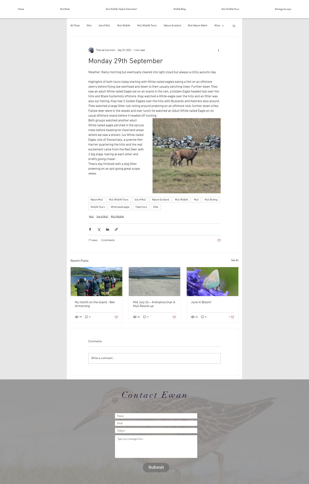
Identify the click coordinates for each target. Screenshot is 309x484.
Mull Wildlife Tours (147, 25)
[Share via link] (116, 229)
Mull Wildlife (123, 25)
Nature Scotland (172, 25)
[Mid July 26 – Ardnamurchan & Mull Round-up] (154, 281)
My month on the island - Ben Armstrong (95, 304)
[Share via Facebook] (90, 229)
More (217, 25)
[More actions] (218, 50)
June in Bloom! (201, 302)
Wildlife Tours (98, 207)
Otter (156, 207)
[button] (65, 9)
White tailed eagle (120, 207)
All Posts (75, 25)
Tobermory (141, 207)
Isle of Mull (104, 25)
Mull (89, 25)
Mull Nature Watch (197, 25)
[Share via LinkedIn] (107, 229)
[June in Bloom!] (212, 281)
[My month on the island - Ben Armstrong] (96, 281)
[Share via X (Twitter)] (98, 229)
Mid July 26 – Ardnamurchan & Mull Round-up (154, 304)
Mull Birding (211, 199)
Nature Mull (97, 199)
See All (235, 260)
